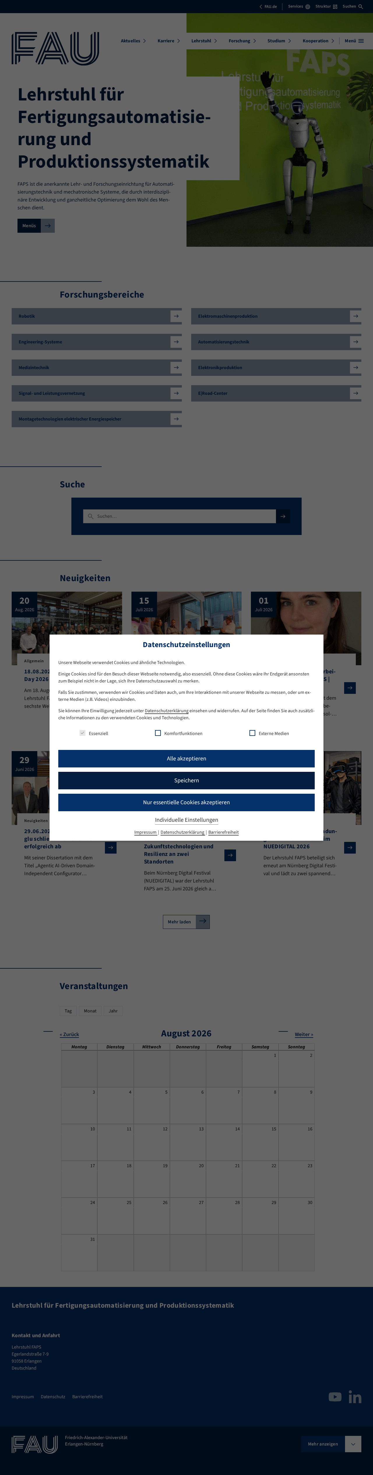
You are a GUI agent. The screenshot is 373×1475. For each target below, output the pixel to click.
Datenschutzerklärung (167, 711)
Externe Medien (274, 733)
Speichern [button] (186, 780)
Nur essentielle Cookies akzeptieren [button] (186, 802)
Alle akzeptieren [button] (186, 759)
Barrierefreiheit (223, 832)
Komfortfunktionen (183, 733)
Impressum (145, 832)
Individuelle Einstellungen (186, 820)
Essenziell (98, 733)
